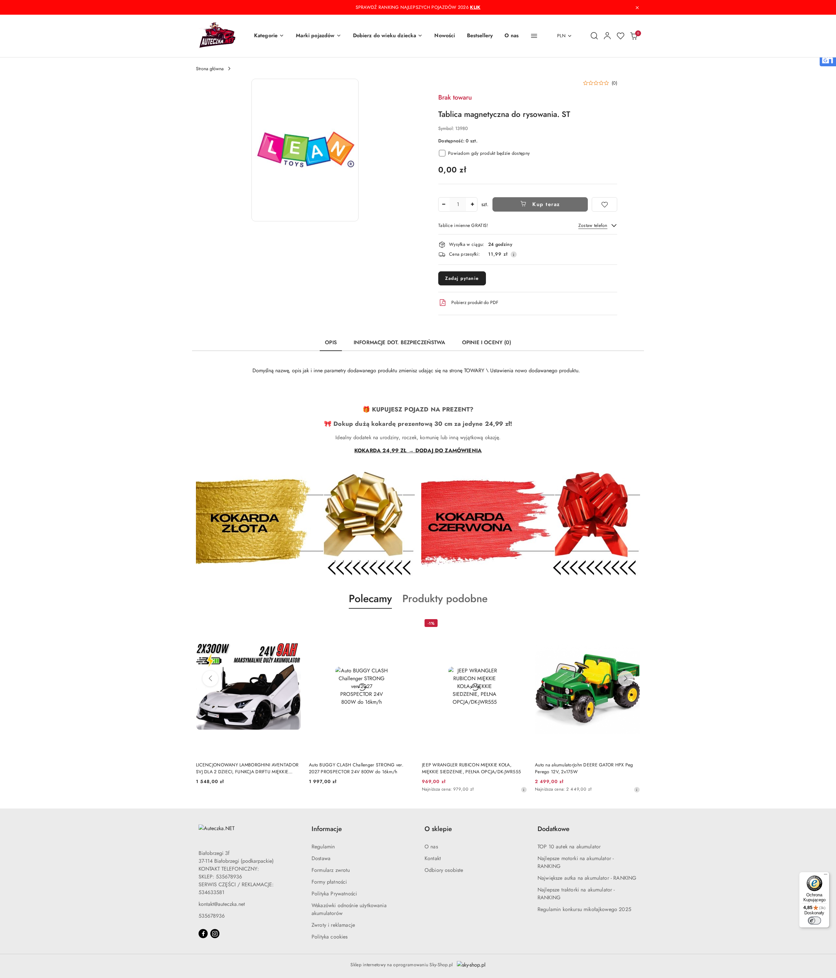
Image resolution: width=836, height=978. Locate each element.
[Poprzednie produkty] (210, 678)
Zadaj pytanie (462, 278)
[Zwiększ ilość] (472, 204)
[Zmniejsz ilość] (443, 204)
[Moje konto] (607, 36)
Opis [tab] (331, 342)
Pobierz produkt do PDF (474, 302)
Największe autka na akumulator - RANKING (587, 878)
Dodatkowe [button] (554, 829)
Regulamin (323, 846)
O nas (431, 846)
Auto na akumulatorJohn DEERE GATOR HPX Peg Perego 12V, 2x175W (584, 768)
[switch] (814, 920)
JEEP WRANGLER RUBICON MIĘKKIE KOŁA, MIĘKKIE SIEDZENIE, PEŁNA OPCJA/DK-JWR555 (471, 768)
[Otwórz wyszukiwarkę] (594, 36)
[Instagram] (214, 933)
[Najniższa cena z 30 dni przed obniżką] (524, 789)
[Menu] (825, 876)
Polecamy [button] (370, 598)
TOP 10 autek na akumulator (569, 846)
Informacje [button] (327, 829)
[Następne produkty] (626, 678)
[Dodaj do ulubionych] (604, 204)
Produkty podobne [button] (445, 598)
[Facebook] (203, 933)
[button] (269, 36)
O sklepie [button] (438, 829)
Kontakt (433, 858)
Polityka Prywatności (334, 893)
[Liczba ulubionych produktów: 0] (620, 36)
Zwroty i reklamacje (333, 925)
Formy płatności (329, 882)
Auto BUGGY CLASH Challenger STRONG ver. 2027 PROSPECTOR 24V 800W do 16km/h (356, 768)
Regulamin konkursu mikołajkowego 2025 (584, 909)
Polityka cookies (330, 936)
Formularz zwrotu (331, 870)
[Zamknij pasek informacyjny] (637, 7)
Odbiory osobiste (444, 870)
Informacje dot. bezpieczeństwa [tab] (399, 342)
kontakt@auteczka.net (222, 904)
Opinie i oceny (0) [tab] (486, 342)
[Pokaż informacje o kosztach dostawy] (513, 254)
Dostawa (321, 858)
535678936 (212, 916)
